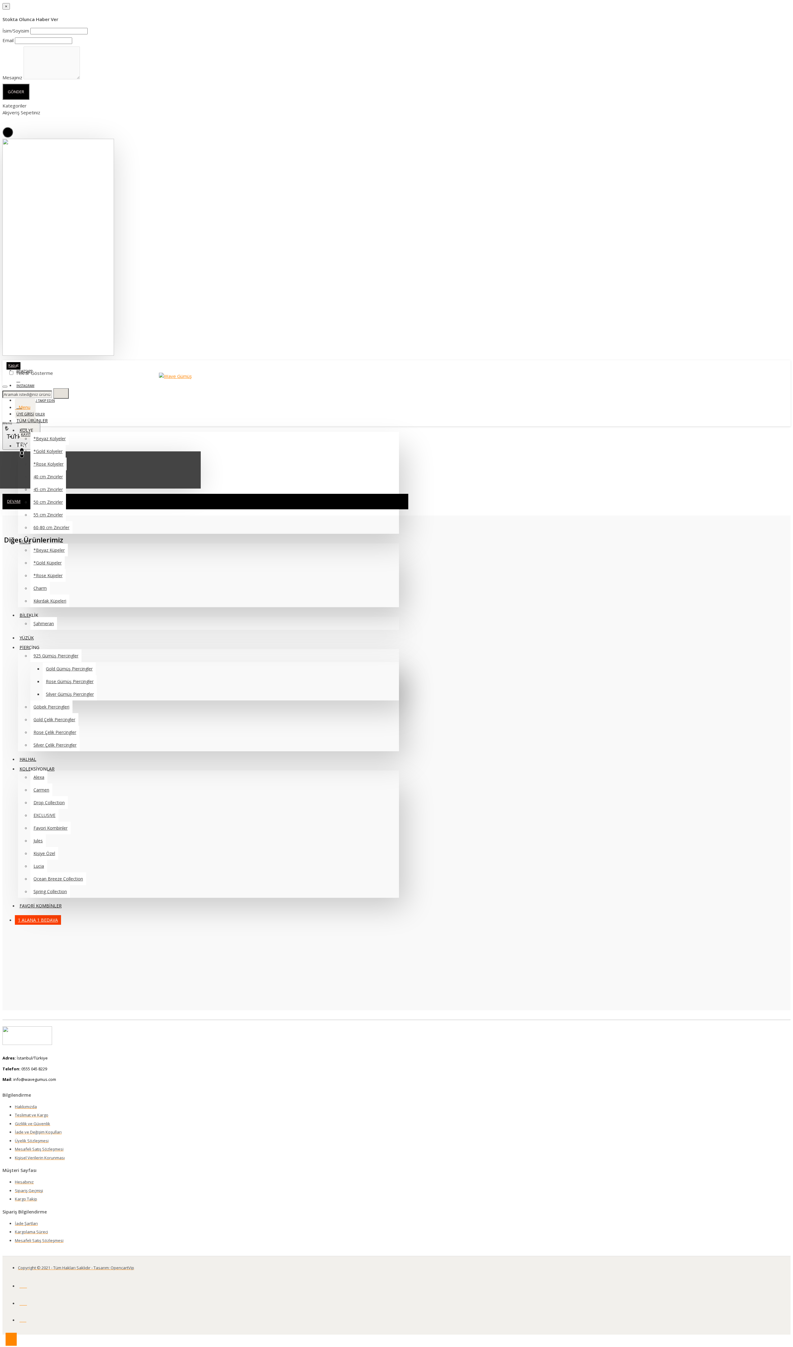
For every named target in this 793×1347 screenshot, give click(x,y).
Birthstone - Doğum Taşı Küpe (51, 656)
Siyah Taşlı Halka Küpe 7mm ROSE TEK (51, 615)
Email (8, 40)
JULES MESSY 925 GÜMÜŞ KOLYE (51, 829)
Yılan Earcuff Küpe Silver (51, 787)
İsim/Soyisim (15, 31)
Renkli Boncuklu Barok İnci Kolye (51, 573)
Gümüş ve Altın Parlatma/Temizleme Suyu (51, 744)
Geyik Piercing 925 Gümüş (51, 870)
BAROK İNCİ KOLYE (52, 698)
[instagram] (23, 1318)
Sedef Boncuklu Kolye (51, 911)
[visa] (23, 1302)
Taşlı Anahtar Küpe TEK (51, 952)
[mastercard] (23, 1284)
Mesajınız (12, 77)
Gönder (16, 91)
